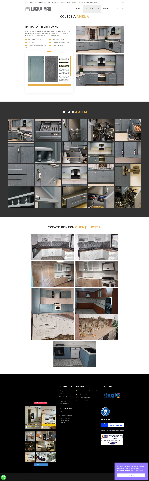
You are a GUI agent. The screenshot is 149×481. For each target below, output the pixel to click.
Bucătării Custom (92, 8)
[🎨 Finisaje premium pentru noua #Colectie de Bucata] (51, 457)
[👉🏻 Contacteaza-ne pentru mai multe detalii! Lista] (30, 436)
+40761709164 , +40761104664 (89, 2)
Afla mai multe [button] (139, 470)
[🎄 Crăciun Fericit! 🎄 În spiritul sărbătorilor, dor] (30, 446)
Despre (78, 8)
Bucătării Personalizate (66, 415)
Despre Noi (63, 391)
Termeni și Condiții (65, 399)
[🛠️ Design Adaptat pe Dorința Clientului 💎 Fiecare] (41, 446)
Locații (116, 8)
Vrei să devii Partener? (66, 396)
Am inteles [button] (131, 475)
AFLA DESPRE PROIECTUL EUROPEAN (113, 430)
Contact (106, 8)
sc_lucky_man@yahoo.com (68, 2)
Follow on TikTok (41, 403)
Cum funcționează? (65, 418)
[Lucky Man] (38, 9)
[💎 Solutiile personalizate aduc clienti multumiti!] (30, 457)
